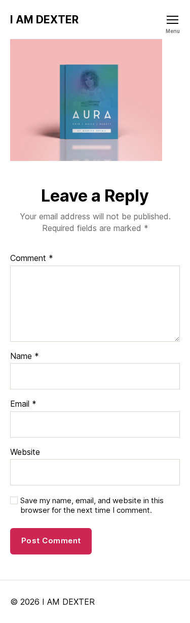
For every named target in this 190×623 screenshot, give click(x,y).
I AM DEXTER (44, 19)
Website (25, 452)
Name (24, 356)
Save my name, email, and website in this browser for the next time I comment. (92, 505)
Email (23, 404)
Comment (31, 258)
